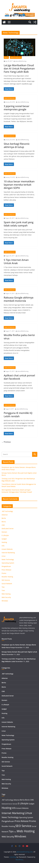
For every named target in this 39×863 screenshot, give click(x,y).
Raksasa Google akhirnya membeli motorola (18, 299)
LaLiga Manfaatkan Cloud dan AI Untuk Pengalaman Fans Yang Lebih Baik (19, 68)
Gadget (4, 539)
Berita (6, 57)
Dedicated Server (8, 528)
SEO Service (6, 580)
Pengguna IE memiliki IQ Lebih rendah (18, 414)
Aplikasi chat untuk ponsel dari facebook (19, 377)
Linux (3, 556)
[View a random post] (34, 22)
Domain (4, 532)
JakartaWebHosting (20, 61)
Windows (5, 601)
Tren (3, 590)
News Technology (16, 57)
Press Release (6, 570)
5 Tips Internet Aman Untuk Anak (16, 261)
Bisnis (4, 522)
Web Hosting (6, 594)
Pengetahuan (6, 566)
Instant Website (7, 549)
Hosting (4, 542)
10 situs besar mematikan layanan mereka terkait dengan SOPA (19, 185)
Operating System (8, 563)
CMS (3, 525)
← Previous (6, 442)
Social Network (7, 584)
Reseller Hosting (7, 577)
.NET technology (7, 511)
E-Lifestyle (5, 535)
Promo (4, 573)
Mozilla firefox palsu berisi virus (19, 336)
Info (3, 546)
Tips (3, 587)
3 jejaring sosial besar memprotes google (16, 107)
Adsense (5, 515)
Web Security (6, 597)
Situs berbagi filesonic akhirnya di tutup (17, 145)
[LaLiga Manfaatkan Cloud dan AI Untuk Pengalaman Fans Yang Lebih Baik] (19, 47)
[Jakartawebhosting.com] (4, 22)
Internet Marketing (8, 553)
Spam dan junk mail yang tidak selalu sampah (18, 223)
